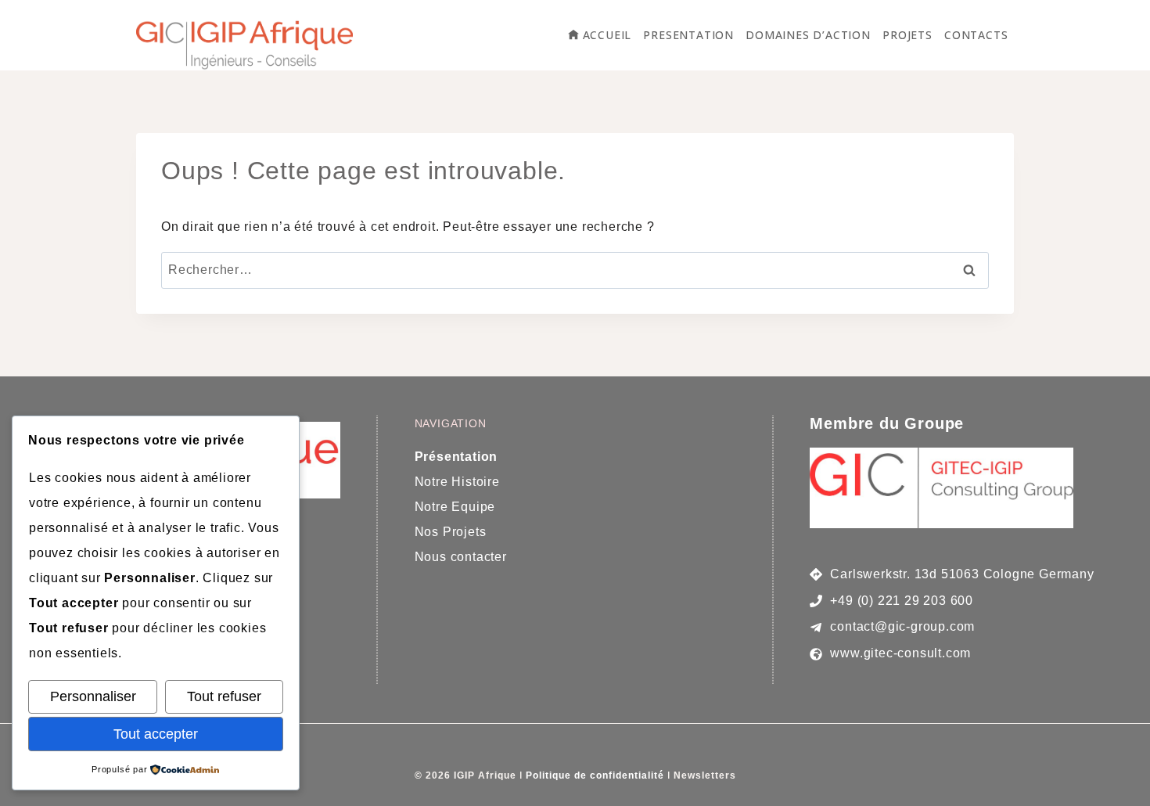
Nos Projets (451, 531)
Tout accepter (155, 734)
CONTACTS (976, 34)
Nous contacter (461, 556)
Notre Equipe (457, 506)
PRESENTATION (688, 34)
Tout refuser (224, 696)
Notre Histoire (457, 481)
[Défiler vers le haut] (1115, 779)
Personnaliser (93, 696)
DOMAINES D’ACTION (808, 34)
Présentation (456, 456)
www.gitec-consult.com (900, 653)
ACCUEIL (607, 34)
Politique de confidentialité (595, 775)
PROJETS (907, 34)
